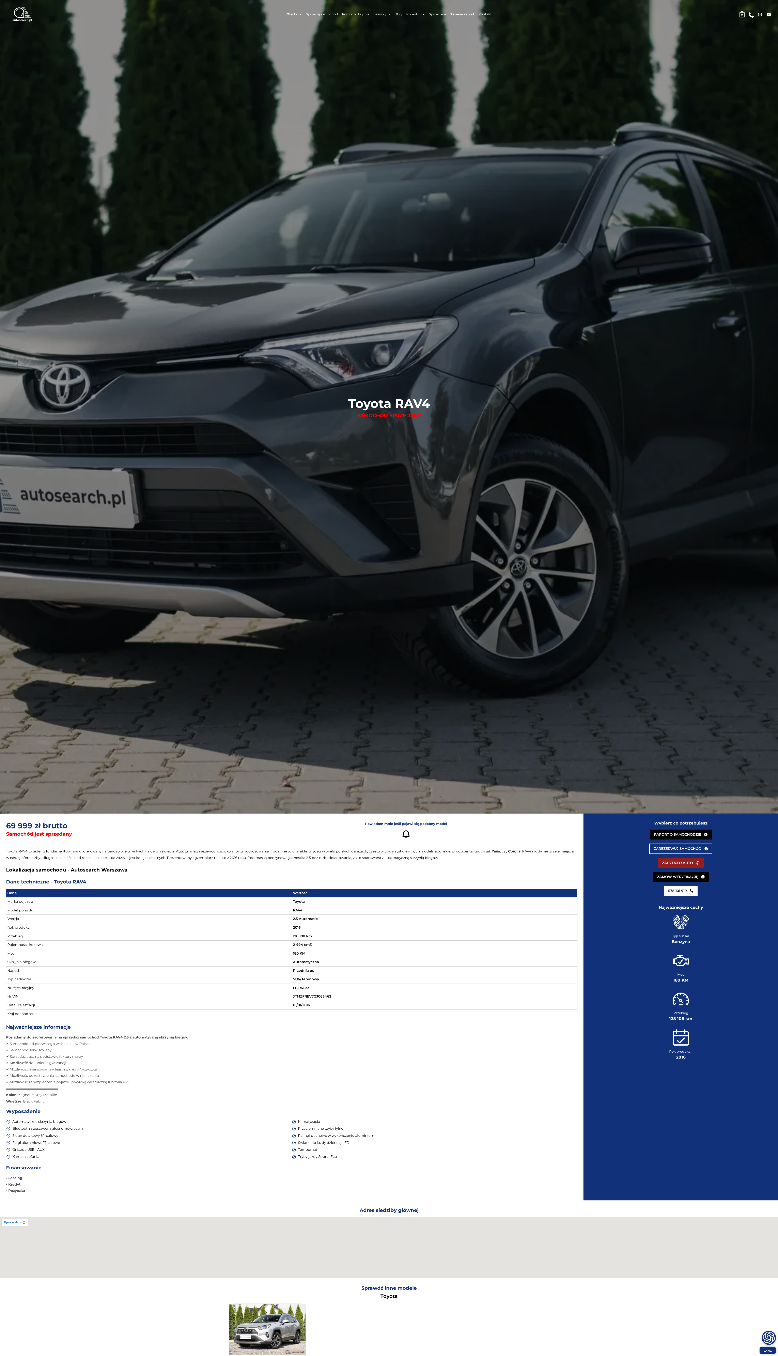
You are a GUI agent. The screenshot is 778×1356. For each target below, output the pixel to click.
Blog (398, 14)
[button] (681, 834)
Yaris (496, 851)
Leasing (380, 14)
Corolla (514, 851)
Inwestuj (413, 14)
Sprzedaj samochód (322, 14)
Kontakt (485, 14)
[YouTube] (769, 15)
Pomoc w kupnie (356, 14)
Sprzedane (437, 14)
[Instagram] (760, 15)
